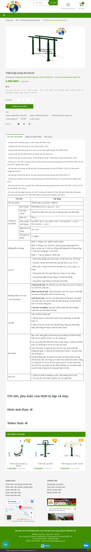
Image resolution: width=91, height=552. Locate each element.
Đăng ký (72, 8)
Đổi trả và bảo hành (54, 490)
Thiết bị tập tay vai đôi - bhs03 (45, 464)
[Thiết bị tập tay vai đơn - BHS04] (72, 450)
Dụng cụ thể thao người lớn (39, 115)
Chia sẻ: (8, 124)
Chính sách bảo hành (13, 492)
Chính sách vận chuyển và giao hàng (19, 487)
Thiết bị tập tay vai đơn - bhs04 (72, 464)
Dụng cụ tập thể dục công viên (16, 115)
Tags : (7, 112)
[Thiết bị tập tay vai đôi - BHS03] (45, 450)
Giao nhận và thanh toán (56, 487)
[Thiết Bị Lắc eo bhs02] (19, 450)
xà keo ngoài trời (11, 119)
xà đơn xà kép (34, 119)
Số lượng (8, 100)
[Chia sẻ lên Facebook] (19, 123)
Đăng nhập (64, 8)
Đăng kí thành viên (54, 492)
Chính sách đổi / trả (13, 490)
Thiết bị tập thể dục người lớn (62, 115)
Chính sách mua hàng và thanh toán (19, 484)
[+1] (30, 123)
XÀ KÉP (23, 119)
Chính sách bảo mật (13, 495)
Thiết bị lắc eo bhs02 (18, 464)
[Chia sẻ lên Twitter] (24, 123)
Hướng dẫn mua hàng (55, 484)
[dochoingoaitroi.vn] (18, 6)
